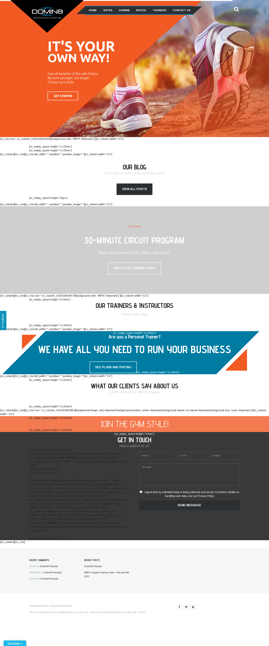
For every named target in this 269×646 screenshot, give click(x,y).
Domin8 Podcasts (49, 566)
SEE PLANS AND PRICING (113, 367)
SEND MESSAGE (189, 505)
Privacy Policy (206, 496)
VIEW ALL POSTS (134, 189)
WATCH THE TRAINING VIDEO (134, 268)
